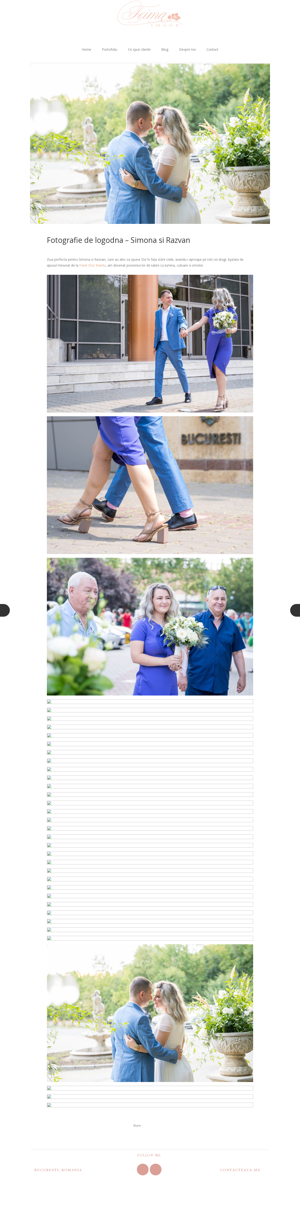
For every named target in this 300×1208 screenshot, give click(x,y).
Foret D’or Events (92, 265)
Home (86, 49)
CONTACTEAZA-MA (240, 1170)
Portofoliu (109, 49)
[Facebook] (155, 1125)
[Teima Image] (150, 15)
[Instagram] (155, 1169)
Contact (212, 49)
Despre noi (187, 49)
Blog (164, 49)
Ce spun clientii (139, 49)
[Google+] (163, 1125)
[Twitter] (147, 1125)
